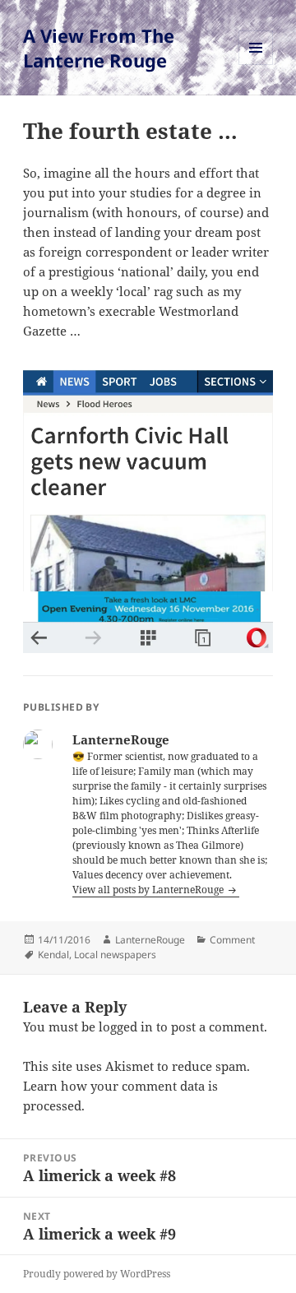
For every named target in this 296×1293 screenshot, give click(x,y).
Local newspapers (115, 955)
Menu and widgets (256, 64)
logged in (126, 1026)
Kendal (53, 955)
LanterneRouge (150, 940)
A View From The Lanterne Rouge (98, 47)
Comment (232, 940)
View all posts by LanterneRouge (149, 890)
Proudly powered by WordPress (96, 1274)
